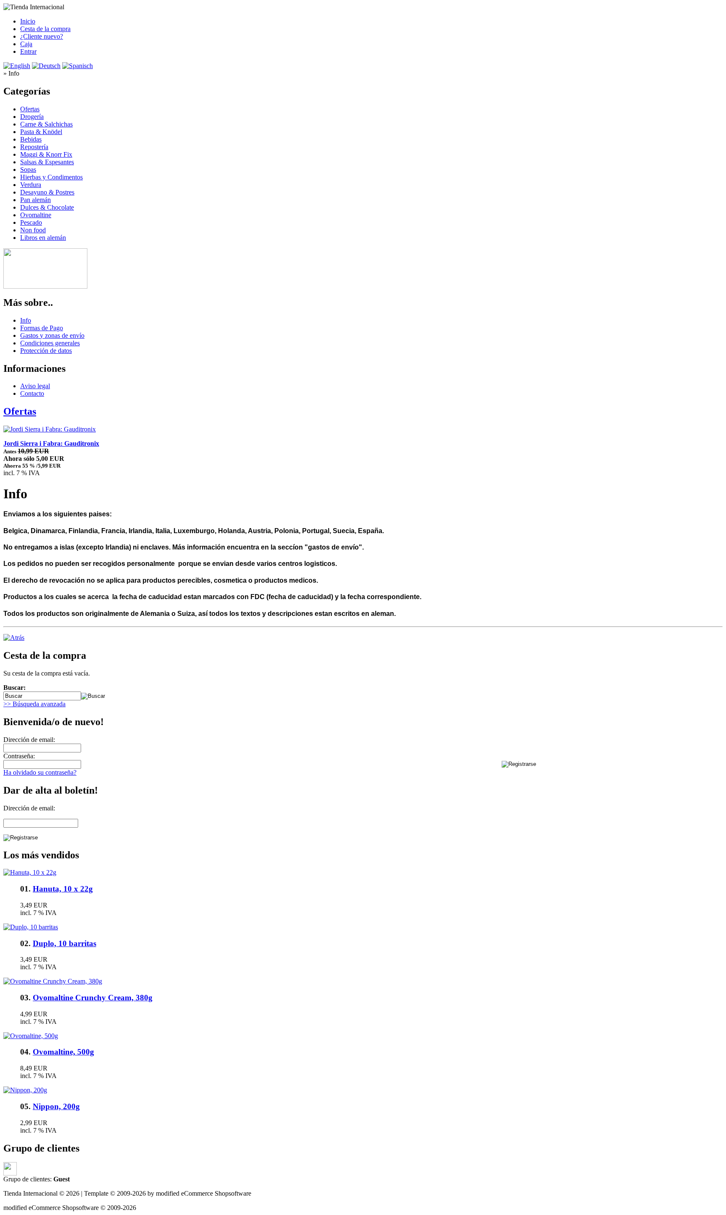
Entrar (28, 51)
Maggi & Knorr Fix (46, 154)
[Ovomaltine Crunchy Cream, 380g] (52, 981)
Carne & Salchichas (46, 124)
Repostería (34, 146)
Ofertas (29, 109)
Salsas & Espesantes (47, 162)
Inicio (27, 21)
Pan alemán (35, 199)
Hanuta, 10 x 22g (63, 888)
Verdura (30, 184)
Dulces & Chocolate (47, 207)
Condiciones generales (50, 343)
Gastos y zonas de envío (52, 335)
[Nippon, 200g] (25, 1090)
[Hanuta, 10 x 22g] (29, 872)
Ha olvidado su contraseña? (39, 772)
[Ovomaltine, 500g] (30, 1035)
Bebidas (31, 139)
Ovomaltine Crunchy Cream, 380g (93, 997)
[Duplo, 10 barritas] (30, 927)
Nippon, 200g (56, 1106)
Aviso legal (35, 385)
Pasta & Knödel (41, 131)
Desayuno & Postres (47, 192)
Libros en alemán (43, 237)
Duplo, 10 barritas (64, 943)
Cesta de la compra (45, 28)
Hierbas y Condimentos (51, 177)
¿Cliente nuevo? (41, 36)
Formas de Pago (41, 327)
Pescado (31, 222)
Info (25, 320)
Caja (26, 43)
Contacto (32, 393)
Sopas (28, 169)
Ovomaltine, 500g (63, 1051)
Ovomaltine (35, 214)
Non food (33, 230)
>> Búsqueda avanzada (34, 703)
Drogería (32, 116)
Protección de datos (46, 350)
